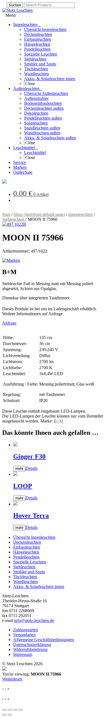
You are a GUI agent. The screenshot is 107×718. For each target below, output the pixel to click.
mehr (19, 469)
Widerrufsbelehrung (30, 649)
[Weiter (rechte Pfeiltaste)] (10, 715)
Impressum (22, 654)
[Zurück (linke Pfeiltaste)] (4, 715)
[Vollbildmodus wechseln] (10, 710)
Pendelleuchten (26, 557)
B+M (58, 421)
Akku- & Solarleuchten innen (38, 586)
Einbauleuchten (26, 547)
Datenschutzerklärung (32, 644)
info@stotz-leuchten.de (34, 620)
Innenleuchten (80, 214)
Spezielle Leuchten (29, 562)
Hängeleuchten (26, 552)
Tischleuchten (25, 576)
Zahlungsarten (25, 629)
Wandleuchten (25, 581)
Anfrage (9, 323)
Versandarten (24, 634)
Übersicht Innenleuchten (34, 537)
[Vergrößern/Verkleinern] (4, 710)
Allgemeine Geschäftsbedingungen (43, 639)
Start (6, 214)
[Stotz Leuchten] (4, 182)
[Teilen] (15, 710)
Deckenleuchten (27, 542)
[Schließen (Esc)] (21, 710)
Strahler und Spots (29, 571)
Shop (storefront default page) (39, 214)
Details (32, 468)
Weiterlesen (12, 679)
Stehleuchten (13, 219)
